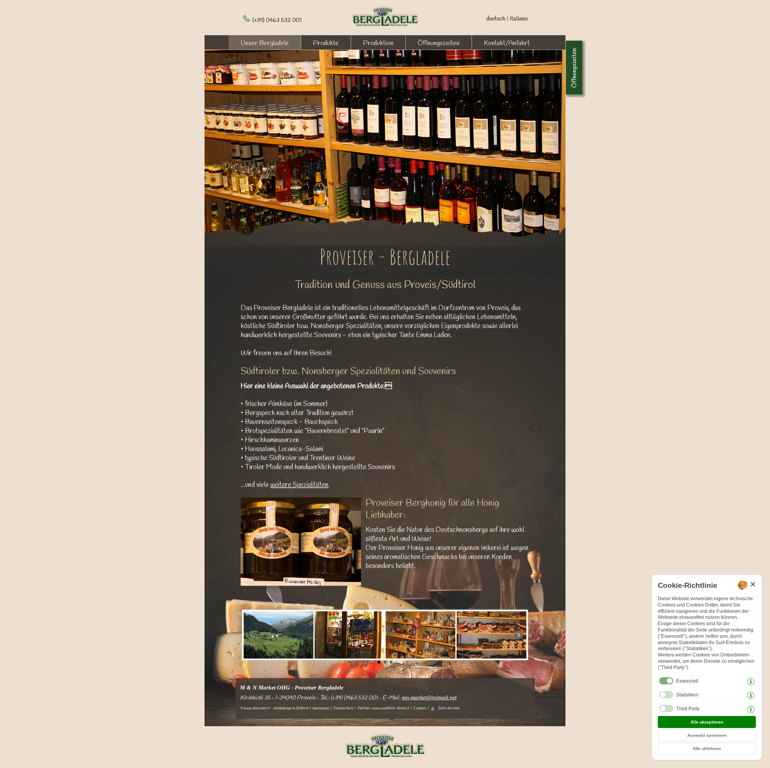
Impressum (320, 708)
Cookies (419, 708)
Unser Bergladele (265, 43)
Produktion (378, 43)
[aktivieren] (666, 694)
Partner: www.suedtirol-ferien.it (383, 708)
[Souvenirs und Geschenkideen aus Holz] (420, 635)
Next (518, 635)
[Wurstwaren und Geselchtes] (491, 635)
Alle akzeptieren (707, 722)
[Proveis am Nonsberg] (278, 635)
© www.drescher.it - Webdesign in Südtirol (274, 708)
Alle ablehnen (707, 748)
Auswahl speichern (707, 735)
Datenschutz (343, 708)
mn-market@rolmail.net (429, 697)
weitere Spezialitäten (299, 485)
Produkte (326, 43)
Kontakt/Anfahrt (507, 43)
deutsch (495, 19)
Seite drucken (448, 708)
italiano (519, 19)
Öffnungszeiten (439, 43)
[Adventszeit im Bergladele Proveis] (349, 635)
